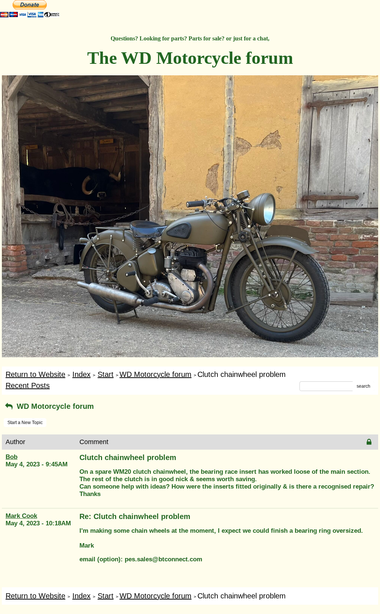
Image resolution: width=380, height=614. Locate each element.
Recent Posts (28, 385)
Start (106, 374)
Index (81, 374)
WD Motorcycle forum (155, 374)
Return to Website (35, 374)
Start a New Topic (25, 422)
